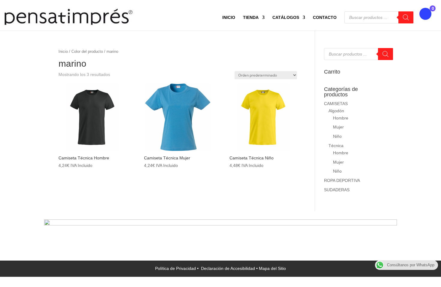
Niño (337, 136)
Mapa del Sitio (272, 268)
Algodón (336, 110)
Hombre (340, 118)
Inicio (63, 51)
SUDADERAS (337, 189)
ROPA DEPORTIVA (342, 180)
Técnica (336, 145)
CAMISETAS (336, 103)
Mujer (338, 127)
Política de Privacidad (176, 268)
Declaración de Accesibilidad (228, 268)
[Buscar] (405, 17)
